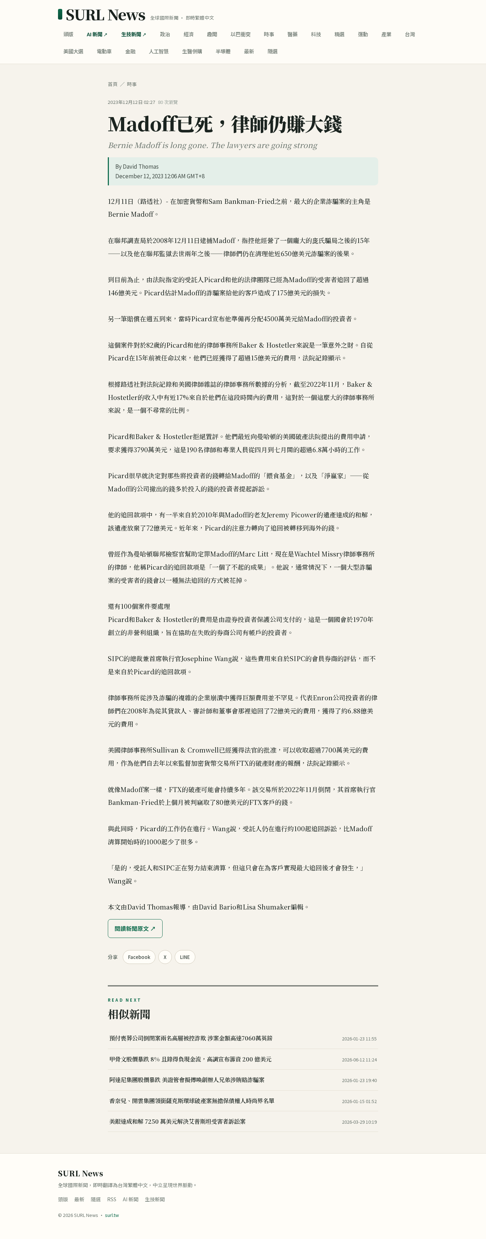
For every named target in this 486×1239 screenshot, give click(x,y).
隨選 (273, 51)
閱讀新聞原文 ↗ (135, 928)
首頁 (113, 84)
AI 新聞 (94, 34)
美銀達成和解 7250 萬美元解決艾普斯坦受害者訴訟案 (177, 1121)
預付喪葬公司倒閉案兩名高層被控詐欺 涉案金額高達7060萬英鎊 (191, 1038)
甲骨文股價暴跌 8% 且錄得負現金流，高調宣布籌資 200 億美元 (190, 1059)
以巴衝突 (240, 34)
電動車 (104, 51)
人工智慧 (159, 51)
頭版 (68, 34)
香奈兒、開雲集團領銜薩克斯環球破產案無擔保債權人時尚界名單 (191, 1100)
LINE (185, 957)
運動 (363, 34)
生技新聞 (131, 34)
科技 (316, 34)
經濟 (189, 34)
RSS (111, 1199)
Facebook (139, 957)
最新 (249, 51)
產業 (386, 34)
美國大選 (73, 51)
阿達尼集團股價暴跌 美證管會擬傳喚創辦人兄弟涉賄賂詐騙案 (186, 1079)
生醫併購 (192, 51)
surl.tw (112, 1215)
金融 (130, 51)
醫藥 (292, 34)
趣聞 (212, 34)
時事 (269, 34)
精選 (339, 34)
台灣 (410, 34)
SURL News (105, 14)
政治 (165, 34)
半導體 (223, 51)
